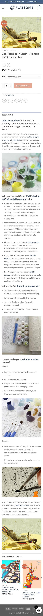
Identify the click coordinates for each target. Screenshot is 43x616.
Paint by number (33, 242)
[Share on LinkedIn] (25, 101)
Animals (12, 50)
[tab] (21, 115)
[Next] (41, 582)
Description (7, 115)
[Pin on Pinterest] (21, 101)
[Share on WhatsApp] (4, 101)
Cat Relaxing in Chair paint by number (20, 197)
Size (3, 76)
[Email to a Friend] (17, 101)
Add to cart (23, 85)
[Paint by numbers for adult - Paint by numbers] (21, 7)
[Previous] (1, 582)
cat (13, 95)
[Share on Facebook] (8, 101)
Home (4, 50)
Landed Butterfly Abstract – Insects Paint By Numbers (10, 590)
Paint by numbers (11, 120)
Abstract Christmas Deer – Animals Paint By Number (31, 594)
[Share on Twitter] (13, 101)
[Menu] (3, 8)
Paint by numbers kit (28, 286)
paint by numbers (31, 359)
